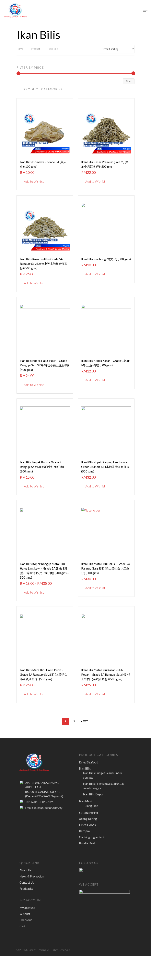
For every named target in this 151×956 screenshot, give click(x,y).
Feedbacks (26, 888)
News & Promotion (31, 876)
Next (84, 721)
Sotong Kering (88, 812)
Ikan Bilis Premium (103, 786)
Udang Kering (88, 818)
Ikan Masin (86, 801)
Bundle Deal (87, 843)
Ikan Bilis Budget (102, 775)
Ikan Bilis (85, 768)
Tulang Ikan (90, 805)
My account (27, 907)
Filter (128, 81)
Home (20, 48)
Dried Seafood (88, 762)
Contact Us (26, 882)
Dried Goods (87, 825)
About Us (25, 870)
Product (35, 48)
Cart (22, 926)
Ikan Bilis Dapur (93, 794)
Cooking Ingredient (91, 837)
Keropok (84, 831)
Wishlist (24, 914)
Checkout (25, 920)
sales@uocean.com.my (48, 807)
